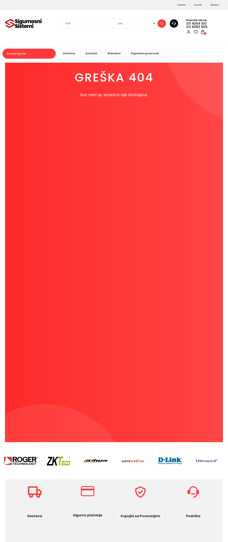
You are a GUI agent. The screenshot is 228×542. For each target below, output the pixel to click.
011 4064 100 (196, 23)
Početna (69, 53)
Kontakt (91, 53)
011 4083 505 (196, 26)
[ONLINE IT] (23, 23)
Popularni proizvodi (145, 53)
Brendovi (114, 53)
